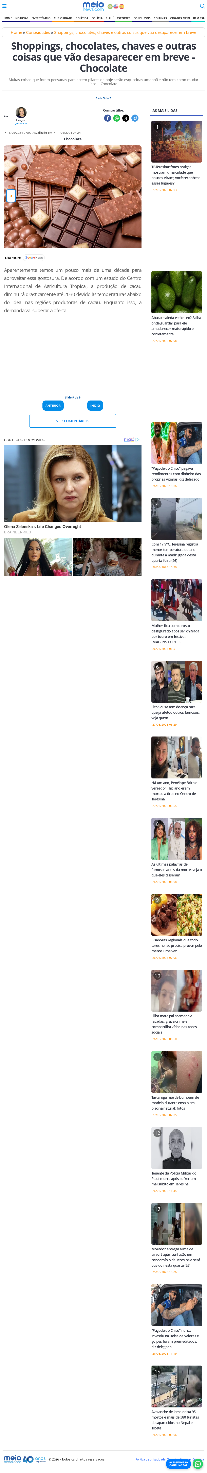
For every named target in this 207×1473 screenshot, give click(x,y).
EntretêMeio (41, 18)
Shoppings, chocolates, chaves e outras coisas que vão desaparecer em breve (125, 32)
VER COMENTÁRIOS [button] (72, 420)
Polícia (97, 18)
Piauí (109, 18)
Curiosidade (63, 18)
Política (82, 18)
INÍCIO (95, 406)
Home (8, 18)
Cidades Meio (180, 18)
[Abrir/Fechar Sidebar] (4, 6)
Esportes (123, 18)
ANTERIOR (53, 406)
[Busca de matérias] (202, 7)
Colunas (160, 18)
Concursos (141, 18)
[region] (73, 350)
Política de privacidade (150, 1459)
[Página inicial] (93, 6)
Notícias (21, 18)
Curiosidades (38, 32)
